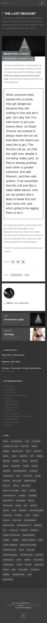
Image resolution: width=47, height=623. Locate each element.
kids (40, 540)
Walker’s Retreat (11, 407)
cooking (32, 496)
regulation (8, 525)
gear (19, 560)
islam (37, 476)
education (8, 501)
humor (15, 540)
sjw (26, 275)
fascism (39, 555)
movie (6, 466)
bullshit (17, 481)
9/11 (5, 530)
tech (28, 451)
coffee (24, 530)
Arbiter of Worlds (11, 413)
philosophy (16, 441)
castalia (14, 530)
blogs (35, 466)
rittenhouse (26, 555)
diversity (7, 515)
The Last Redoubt (20, 13)
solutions (38, 560)
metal (6, 456)
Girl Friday (9, 334)
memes (27, 560)
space (6, 570)
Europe (6, 471)
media (31, 501)
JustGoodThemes (23, 608)
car (29, 574)
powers (37, 525)
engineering (29, 535)
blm (25, 505)
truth (19, 565)
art (32, 456)
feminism (16, 466)
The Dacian (9, 410)
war (14, 510)
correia (34, 530)
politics (25, 446)
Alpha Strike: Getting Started (13, 355)
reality (6, 486)
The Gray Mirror (11, 422)
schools (35, 570)
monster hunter (28, 545)
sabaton (23, 456)
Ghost (20, 605)
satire (32, 491)
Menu (6, 3)
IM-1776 (8, 425)
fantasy (34, 461)
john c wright (28, 540)
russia (6, 520)
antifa (6, 510)
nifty (27, 515)
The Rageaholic (11, 404)
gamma (6, 540)
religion (26, 486)
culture (36, 441)
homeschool (19, 574)
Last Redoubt (10, 58)
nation (28, 565)
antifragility (9, 496)
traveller (8, 476)
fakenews (20, 501)
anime (18, 505)
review (6, 461)
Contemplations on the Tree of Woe (19, 416)
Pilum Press (9, 386)
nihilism (30, 550)
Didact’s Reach (11, 401)
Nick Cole (8, 398)
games (6, 451)
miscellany (17, 451)
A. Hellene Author (12, 419)
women (6, 574)
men (14, 570)
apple (16, 486)
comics (22, 496)
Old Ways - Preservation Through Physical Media (21, 368)
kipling (33, 505)
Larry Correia (10, 545)
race (24, 491)
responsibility (24, 525)
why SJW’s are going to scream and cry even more (22, 75)
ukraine (23, 510)
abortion (39, 565)
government (30, 520)
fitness (18, 515)
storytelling (9, 550)
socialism (7, 505)
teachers (23, 570)
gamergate (16, 275)
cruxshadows (36, 510)
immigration (30, 481)
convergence (20, 471)
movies (16, 461)
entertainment (10, 555)
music (34, 446)
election (17, 520)
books (40, 456)
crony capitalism (11, 535)
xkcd (21, 550)
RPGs (24, 461)
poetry (6, 481)
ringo (36, 515)
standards (8, 565)
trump (26, 466)
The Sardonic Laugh (14, 319)
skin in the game (11, 491)
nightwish (8, 579)
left (18, 476)
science (33, 471)
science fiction (10, 446)
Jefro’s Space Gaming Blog (15, 395)
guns (14, 456)
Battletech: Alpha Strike (11, 362)
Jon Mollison (10, 389)
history (37, 451)
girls (5, 441)
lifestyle (27, 476)
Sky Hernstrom (11, 392)
